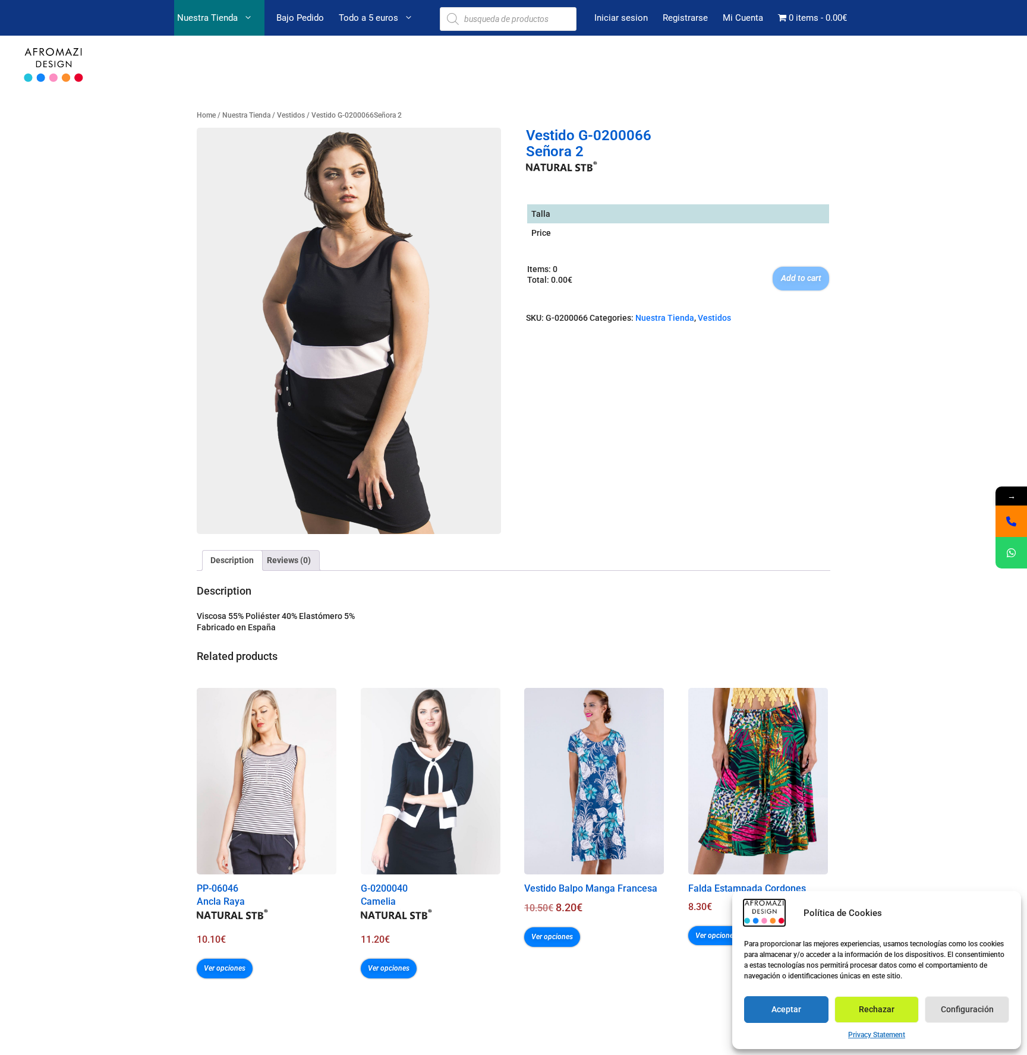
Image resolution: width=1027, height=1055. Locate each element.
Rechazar (876, 1009)
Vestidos (291, 114)
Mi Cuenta (743, 17)
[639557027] (1011, 521)
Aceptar (786, 1009)
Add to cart (801, 278)
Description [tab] (232, 560)
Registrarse (685, 17)
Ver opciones (224, 968)
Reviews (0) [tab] (289, 560)
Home (206, 114)
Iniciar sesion (621, 17)
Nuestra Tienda (207, 17)
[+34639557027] (1011, 552)
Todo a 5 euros (368, 17)
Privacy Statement (876, 1035)
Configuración (967, 1009)
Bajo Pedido (300, 17)
